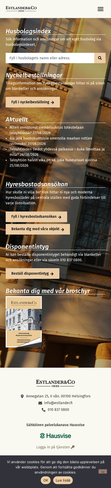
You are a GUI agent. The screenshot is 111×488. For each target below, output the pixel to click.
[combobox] (50, 58)
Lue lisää (63, 480)
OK (45, 480)
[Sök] (100, 58)
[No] (102, 471)
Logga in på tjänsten (53, 447)
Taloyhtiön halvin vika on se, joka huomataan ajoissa (53, 160)
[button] (101, 9)
